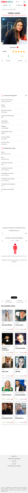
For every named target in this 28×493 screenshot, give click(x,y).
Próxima (19, 61)
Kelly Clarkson (6, 395)
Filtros (5, 5)
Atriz (3, 323)
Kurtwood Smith (7, 418)
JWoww (17, 371)
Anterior (8, 61)
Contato (14, 461)
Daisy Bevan (19, 418)
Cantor (17, 323)
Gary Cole (5, 371)
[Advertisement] (14, 79)
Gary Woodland (20, 395)
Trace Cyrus (19, 325)
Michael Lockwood (5, 349)
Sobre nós (14, 456)
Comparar (20, 5)
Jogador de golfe (19, 393)
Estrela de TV (18, 369)
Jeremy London (20, 348)
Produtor (8, 346)
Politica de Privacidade (14, 458)
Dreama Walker (7, 325)
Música (4, 346)
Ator (16, 346)
